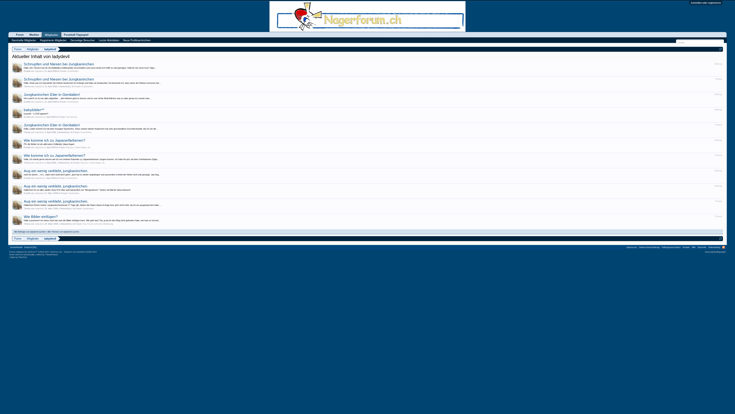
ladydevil (39, 71)
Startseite (701, 247)
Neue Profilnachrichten (137, 40)
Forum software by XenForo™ (35, 252)
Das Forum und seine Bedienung (98, 224)
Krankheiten (72, 71)
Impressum (631, 247)
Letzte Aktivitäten (109, 40)
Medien (34, 34)
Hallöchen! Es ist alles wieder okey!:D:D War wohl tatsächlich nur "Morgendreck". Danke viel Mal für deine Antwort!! (77, 190)
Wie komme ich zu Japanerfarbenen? (54, 140)
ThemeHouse (51, 254)
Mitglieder (51, 34)
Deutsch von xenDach (80, 252)
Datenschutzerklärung (649, 247)
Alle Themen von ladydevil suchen (63, 232)
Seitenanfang (714, 247)
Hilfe (694, 247)
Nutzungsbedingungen (715, 252)
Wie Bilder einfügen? (41, 217)
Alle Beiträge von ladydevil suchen (30, 232)
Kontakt (686, 247)
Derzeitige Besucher (82, 40)
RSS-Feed (723, 247)
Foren (20, 34)
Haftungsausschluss (671, 247)
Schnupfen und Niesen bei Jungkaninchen (59, 64)
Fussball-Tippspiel (76, 34)
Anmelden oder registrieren (706, 3)
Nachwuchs (71, 117)
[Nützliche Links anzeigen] (720, 49)
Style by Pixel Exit (18, 257)
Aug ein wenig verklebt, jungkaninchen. (56, 171)
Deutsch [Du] (30, 247)
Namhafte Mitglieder (24, 40)
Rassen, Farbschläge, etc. (78, 147)
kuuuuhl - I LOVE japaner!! (36, 114)
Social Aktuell (16, 247)
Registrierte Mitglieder (53, 40)
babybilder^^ (34, 110)
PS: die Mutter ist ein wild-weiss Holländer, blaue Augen (49, 144)
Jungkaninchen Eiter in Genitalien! (52, 95)
